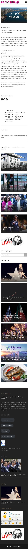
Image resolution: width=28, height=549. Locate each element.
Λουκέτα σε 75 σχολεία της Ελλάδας (14, 188)
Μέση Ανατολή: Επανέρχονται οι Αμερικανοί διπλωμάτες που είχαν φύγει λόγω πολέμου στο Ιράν (13, 317)
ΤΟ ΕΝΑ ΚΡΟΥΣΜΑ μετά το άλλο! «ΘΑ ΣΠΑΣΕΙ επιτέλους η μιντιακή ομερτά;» (13, 475)
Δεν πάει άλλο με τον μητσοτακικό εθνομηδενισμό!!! (13, 298)
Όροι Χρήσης (5, 431)
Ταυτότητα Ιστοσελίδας (7, 420)
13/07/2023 (4, 478)
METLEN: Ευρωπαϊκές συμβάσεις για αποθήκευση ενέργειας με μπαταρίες (14, 358)
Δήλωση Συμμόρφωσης (7, 436)
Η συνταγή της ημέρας (9, 379)
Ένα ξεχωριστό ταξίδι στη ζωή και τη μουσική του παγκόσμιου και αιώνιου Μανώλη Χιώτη (14, 337)
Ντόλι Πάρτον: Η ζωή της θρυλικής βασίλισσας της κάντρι (13, 278)
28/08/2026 (5, 506)
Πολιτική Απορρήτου (7, 425)
